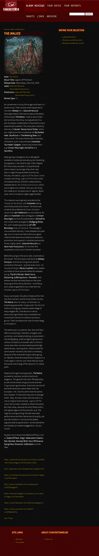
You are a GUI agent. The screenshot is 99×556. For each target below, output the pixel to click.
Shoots (30, 16)
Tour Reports (72, 6)
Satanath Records (17, 86)
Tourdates (20, 542)
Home (6, 30)
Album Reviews (35, 6)
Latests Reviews (69, 37)
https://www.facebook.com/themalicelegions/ (23, 503)
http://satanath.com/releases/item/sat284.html (24, 469)
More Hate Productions (19, 89)
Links (40, 16)
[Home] (11, 6)
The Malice (13, 77)
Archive (52, 16)
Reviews (19, 539)
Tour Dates (54, 6)
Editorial (48, 539)
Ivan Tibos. (8, 518)
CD (16, 99)
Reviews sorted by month (73, 43)
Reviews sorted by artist (72, 40)
